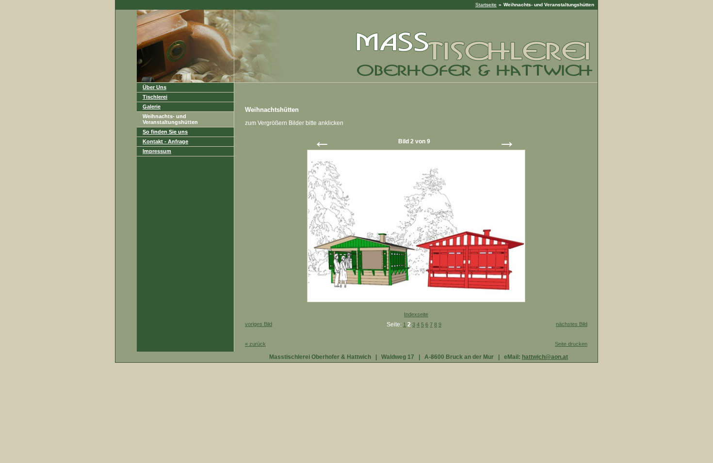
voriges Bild (258, 324)
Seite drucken (571, 344)
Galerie (152, 106)
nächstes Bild (571, 324)
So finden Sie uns (165, 132)
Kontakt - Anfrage (165, 141)
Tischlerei (155, 97)
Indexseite (416, 314)
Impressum (157, 151)
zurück (255, 344)
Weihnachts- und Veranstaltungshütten (170, 119)
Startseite (486, 4)
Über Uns (154, 87)
